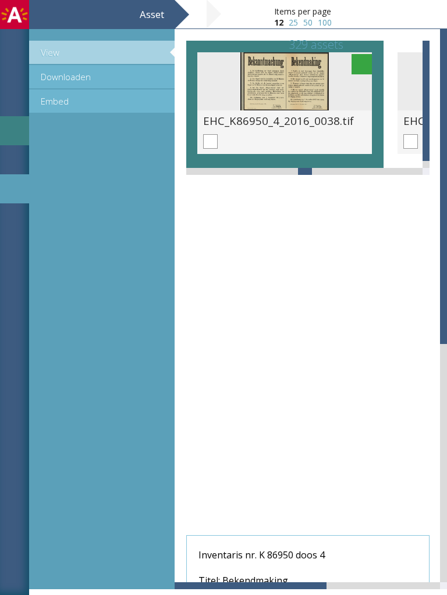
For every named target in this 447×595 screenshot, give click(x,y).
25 (293, 22)
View (50, 52)
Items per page (302, 11)
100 (325, 22)
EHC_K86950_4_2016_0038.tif (278, 120)
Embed (55, 101)
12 (278, 22)
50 (308, 22)
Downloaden (66, 77)
